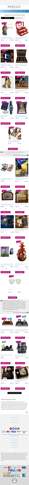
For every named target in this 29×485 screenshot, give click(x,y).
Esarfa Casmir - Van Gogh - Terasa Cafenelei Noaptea (21, 179)
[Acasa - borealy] (14, 7)
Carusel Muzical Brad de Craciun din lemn (21, 265)
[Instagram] (18, 428)
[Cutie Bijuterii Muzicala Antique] (21, 196)
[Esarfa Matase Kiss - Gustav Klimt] (7, 82)
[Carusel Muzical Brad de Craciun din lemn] (21, 252)
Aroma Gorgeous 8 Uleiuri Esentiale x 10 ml (6, 230)
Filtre (8, 18)
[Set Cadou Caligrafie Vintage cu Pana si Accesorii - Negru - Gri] (14, 133)
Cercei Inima (10, 289)
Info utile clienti (14, 417)
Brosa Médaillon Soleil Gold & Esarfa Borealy (20, 381)
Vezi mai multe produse (14, 393)
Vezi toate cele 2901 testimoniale (19, 155)
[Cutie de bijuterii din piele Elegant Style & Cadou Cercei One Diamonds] (7, 167)
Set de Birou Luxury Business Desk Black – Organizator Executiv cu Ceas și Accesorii (21, 330)
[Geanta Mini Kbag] (7, 372)
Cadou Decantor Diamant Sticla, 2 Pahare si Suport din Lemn (21, 90)
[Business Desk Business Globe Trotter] (7, 347)
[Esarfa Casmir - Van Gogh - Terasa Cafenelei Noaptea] (21, 167)
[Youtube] (13, 428)
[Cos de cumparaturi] (24, 11)
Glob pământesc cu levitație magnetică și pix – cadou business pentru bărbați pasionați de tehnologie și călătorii (7, 65)
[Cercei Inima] (14, 281)
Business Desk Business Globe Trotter (6, 356)
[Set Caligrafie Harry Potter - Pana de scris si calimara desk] (21, 221)
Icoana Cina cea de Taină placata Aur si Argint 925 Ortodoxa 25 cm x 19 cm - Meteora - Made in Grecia (7, 204)
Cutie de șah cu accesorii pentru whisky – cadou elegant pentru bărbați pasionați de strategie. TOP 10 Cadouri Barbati (21, 65)
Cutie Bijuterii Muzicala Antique (21, 204)
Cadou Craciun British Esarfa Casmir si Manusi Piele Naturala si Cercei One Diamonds (7, 38)
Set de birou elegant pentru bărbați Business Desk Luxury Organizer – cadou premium (7, 330)
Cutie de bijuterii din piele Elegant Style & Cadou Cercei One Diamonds (7, 179)
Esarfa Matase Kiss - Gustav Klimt (7, 90)
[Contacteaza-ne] (20, 11)
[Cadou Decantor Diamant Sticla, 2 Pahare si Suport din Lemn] (21, 82)
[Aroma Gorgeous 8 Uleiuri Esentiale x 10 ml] (7, 221)
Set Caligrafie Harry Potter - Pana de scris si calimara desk (21, 230)
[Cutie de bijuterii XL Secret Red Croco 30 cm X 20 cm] (21, 28)
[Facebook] (11, 428)
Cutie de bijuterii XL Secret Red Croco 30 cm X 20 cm (21, 38)
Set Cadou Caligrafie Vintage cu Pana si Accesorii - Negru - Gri (14, 141)
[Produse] (2, 11)
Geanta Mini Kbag (4, 380)
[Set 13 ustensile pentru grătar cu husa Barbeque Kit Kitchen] (21, 347)
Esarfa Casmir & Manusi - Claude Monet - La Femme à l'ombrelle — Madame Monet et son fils (7, 265)
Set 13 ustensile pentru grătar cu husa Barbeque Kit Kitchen (21, 356)
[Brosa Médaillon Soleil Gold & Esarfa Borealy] (21, 372)
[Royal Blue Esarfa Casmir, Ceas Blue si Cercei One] (7, 107)
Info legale (14, 419)
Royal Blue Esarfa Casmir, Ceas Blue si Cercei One (6, 116)
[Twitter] (16, 428)
